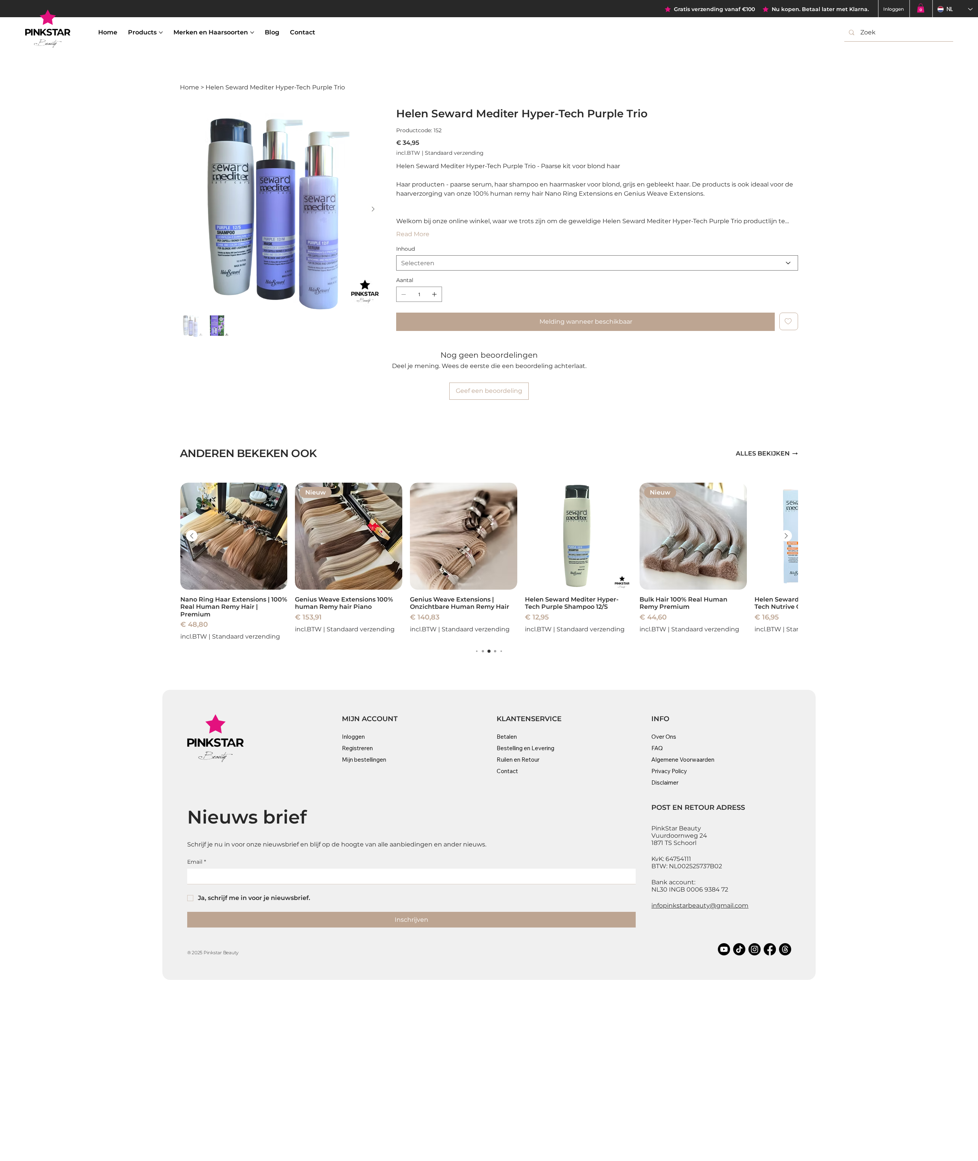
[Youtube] (724, 949)
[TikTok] (739, 949)
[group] (489, 561)
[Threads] (785, 949)
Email (196, 861)
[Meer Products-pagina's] (161, 32)
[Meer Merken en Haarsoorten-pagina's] (252, 32)
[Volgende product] (786, 536)
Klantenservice (529, 719)
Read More (412, 234)
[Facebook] (770, 949)
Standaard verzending (246, 636)
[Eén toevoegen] (434, 294)
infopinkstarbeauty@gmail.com (699, 905)
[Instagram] (754, 949)
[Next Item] (373, 209)
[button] (921, 8)
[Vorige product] (192, 536)
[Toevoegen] (788, 321)
